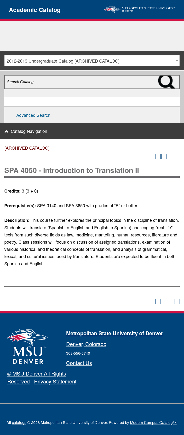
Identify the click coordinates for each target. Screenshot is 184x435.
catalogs (19, 422)
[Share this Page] (164, 156)
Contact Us (79, 362)
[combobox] (92, 60)
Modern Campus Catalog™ (153, 422)
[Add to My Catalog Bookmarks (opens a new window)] (158, 156)
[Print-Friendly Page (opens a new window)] (170, 156)
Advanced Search (33, 115)
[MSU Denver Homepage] (139, 8)
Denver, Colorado (86, 343)
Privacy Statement (55, 381)
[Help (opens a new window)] (176, 156)
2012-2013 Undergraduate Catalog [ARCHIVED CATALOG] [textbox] (63, 61)
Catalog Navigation (29, 131)
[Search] (174, 90)
